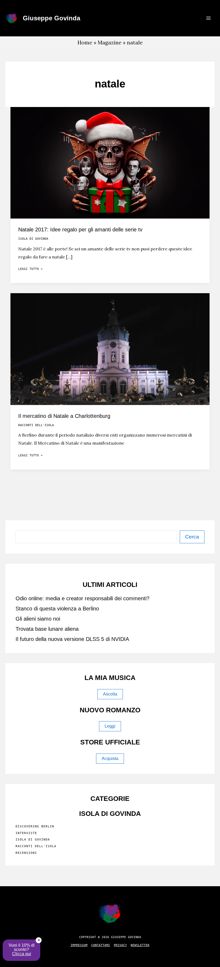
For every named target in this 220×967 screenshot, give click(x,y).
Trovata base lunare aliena (47, 629)
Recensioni (26, 853)
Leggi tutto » (30, 270)
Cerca (192, 537)
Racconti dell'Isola (36, 425)
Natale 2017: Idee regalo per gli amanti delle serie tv (80, 229)
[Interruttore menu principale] (208, 18)
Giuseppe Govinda (51, 18)
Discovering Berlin (35, 826)
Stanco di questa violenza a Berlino (57, 608)
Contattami (100, 945)
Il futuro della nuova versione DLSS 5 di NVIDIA (72, 639)
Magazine (110, 42)
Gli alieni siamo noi (38, 619)
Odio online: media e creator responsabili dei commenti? (82, 598)
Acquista (110, 758)
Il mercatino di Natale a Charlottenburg (64, 416)
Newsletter (140, 945)
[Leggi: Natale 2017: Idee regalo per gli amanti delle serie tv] (110, 162)
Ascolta (110, 694)
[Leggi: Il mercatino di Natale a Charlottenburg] (110, 348)
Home (85, 42)
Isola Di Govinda (33, 238)
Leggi (110, 726)
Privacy (120, 945)
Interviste (26, 833)
